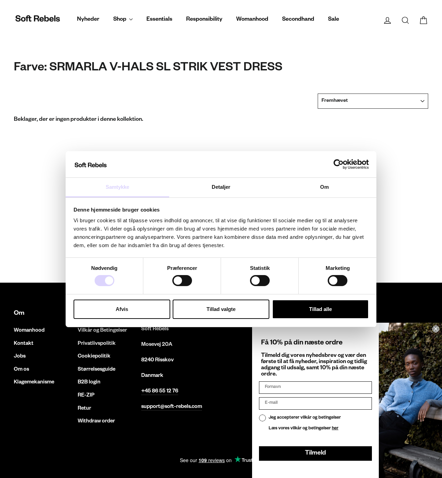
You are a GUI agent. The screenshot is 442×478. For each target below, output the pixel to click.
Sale (333, 20)
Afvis (122, 309)
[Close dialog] (435, 328)
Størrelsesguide (96, 370)
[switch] (182, 280)
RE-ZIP (86, 396)
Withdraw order (96, 422)
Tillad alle (320, 309)
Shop (120, 20)
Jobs (20, 357)
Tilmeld (315, 453)
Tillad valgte (221, 309)
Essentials (159, 20)
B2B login (89, 383)
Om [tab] (324, 187)
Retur (84, 409)
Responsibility (204, 20)
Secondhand (298, 20)
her (335, 428)
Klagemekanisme (34, 383)
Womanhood (252, 20)
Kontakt (23, 344)
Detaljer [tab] (221, 187)
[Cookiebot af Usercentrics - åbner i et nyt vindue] (338, 164)
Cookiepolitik (94, 357)
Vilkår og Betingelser (102, 331)
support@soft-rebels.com (171, 407)
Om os (21, 370)
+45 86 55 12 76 (159, 391)
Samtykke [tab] (117, 187)
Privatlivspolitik (97, 344)
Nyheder (88, 20)
